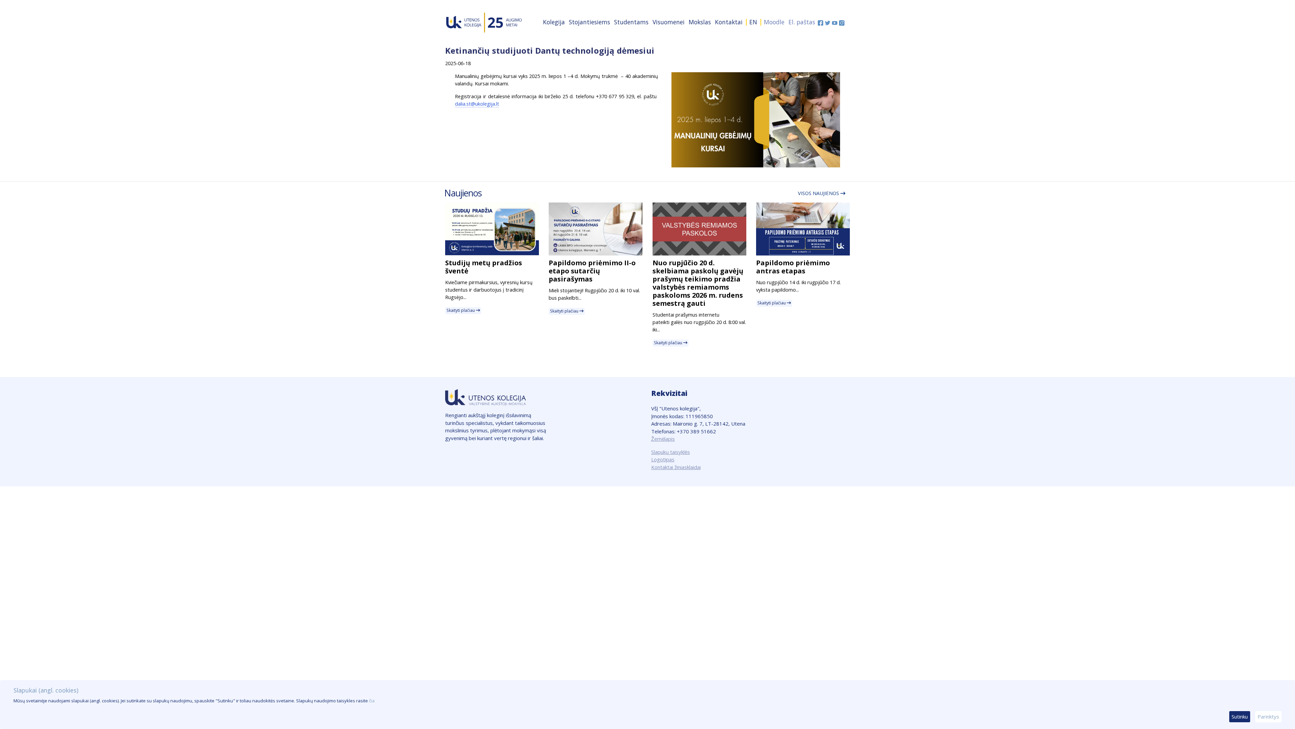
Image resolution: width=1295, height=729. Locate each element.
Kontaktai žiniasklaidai (676, 467)
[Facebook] (821, 22)
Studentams (631, 22)
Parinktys (1268, 716)
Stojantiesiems (589, 22)
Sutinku (1240, 716)
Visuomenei (669, 22)
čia (372, 701)
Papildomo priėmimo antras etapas (793, 266)
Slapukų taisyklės (670, 452)
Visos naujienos (819, 193)
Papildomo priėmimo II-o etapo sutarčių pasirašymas (592, 271)
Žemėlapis (663, 438)
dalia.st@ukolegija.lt (477, 103)
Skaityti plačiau (461, 310)
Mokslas (700, 22)
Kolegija (554, 22)
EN (753, 22)
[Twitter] (828, 22)
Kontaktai (729, 22)
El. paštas (801, 22)
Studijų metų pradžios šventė (483, 266)
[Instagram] (841, 22)
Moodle (774, 22)
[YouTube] (835, 22)
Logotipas (662, 459)
